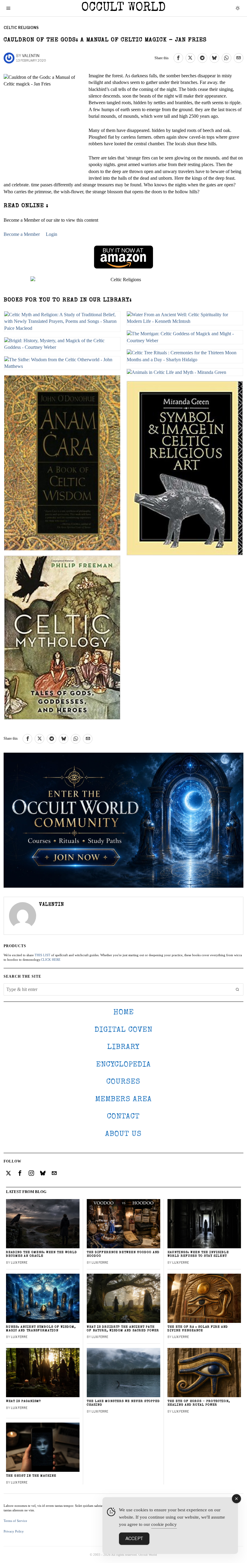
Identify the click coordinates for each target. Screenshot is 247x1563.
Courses (123, 1082)
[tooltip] (178, 58)
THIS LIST (42, 955)
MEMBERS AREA (123, 1099)
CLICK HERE (51, 959)
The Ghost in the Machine (31, 1476)
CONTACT (123, 1117)
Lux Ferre (19, 1262)
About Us (123, 1134)
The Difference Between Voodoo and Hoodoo (123, 1254)
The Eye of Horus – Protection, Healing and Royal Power (198, 1403)
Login (51, 234)
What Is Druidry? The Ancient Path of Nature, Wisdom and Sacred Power (123, 1328)
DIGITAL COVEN (123, 1030)
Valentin (30, 55)
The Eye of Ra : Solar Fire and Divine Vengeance (197, 1328)
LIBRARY (123, 1047)
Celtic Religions (21, 27)
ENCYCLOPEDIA (123, 1065)
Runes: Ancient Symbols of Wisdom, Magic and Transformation (41, 1328)
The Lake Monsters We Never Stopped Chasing (123, 1403)
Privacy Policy (14, 1531)
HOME (123, 1012)
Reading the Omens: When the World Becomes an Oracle (41, 1254)
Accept (134, 1538)
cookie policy (164, 1524)
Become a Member (22, 234)
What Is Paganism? (23, 1401)
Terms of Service (15, 1521)
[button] (237, 989)
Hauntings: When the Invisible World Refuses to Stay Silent (198, 1254)
